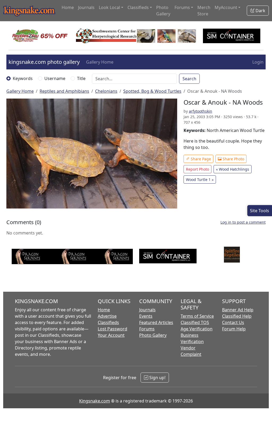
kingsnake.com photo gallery (44, 61)
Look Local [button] (109, 7)
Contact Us (233, 322)
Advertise (107, 316)
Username (54, 78)
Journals (86, 7)
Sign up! (156, 377)
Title (81, 78)
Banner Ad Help (237, 310)
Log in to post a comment (243, 222)
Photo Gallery (163, 11)
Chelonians (106, 91)
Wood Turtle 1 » (200, 179)
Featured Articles (156, 322)
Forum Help (234, 329)
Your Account (111, 335)
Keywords (23, 78)
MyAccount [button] (226, 7)
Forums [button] (182, 7)
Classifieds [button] (138, 7)
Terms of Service (197, 316)
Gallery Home (99, 62)
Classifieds (108, 322)
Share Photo (233, 158)
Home (68, 7)
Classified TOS (195, 322)
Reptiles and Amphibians (64, 91)
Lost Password (112, 329)
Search (189, 79)
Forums (147, 329)
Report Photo (197, 169)
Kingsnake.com (94, 401)
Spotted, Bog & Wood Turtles (152, 91)
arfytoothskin (200, 111)
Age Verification (196, 329)
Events (145, 316)
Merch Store (203, 11)
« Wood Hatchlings (232, 169)
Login (258, 62)
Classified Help (237, 316)
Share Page (200, 158)
